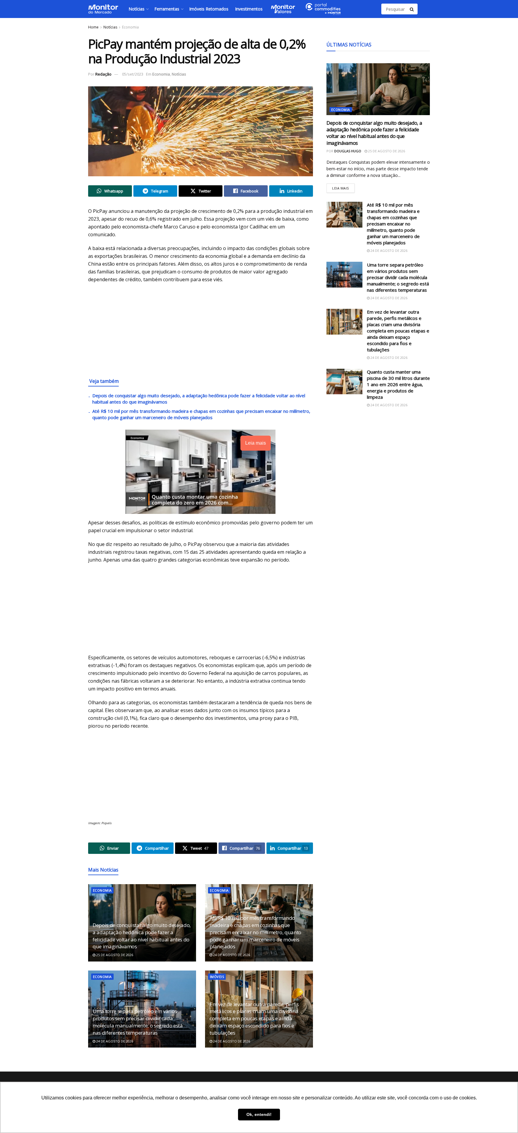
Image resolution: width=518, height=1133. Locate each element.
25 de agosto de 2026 (114, 955)
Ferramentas (166, 9)
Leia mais (343, 186)
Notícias (136, 9)
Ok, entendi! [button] (259, 1114)
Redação (103, 74)
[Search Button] (412, 9)
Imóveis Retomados (208, 9)
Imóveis (217, 976)
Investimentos (249, 9)
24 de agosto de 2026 (231, 955)
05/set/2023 (132, 74)
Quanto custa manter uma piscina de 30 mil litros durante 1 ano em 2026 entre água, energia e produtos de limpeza (398, 384)
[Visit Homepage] (103, 8)
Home (93, 27)
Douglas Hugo (347, 151)
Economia (130, 27)
